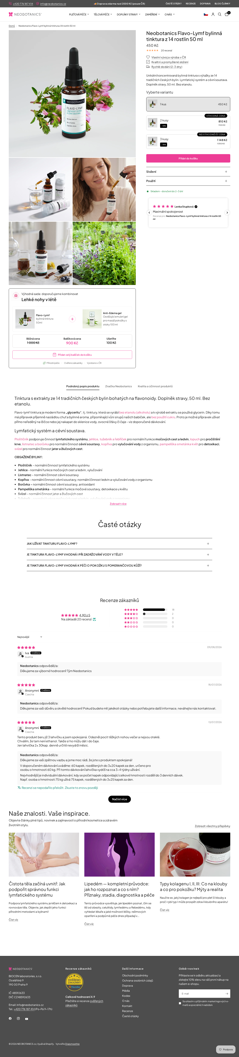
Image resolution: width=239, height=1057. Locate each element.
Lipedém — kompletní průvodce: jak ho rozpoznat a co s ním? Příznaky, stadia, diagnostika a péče (119, 889)
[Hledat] (219, 14)
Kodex (126, 995)
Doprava (205, 4)
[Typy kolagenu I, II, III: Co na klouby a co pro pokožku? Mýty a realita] (195, 855)
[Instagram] (21, 1018)
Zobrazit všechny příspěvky (212, 825)
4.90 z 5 (84, 615)
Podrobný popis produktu (82, 386)
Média (126, 990)
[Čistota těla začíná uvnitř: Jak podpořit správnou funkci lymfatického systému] (44, 855)
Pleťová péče (77, 14)
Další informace (133, 968)
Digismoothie (72, 1043)
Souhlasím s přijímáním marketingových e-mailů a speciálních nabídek (205, 1003)
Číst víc (13, 919)
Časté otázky (174, 4)
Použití (151, 181)
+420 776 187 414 (23, 3)
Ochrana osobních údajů (137, 980)
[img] (26, 647)
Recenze (191, 4)
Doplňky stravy (127, 14)
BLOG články (222, 4)
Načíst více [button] (119, 799)
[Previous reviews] (149, 212)
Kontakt (127, 1005)
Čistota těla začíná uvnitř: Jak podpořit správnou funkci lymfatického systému (37, 889)
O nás (168, 14)
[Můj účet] (213, 14)
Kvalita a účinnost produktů (155, 386)
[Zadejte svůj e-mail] (226, 993)
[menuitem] (79, 14)
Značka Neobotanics (118, 386)
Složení (151, 171)
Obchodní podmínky (135, 975)
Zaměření (151, 14)
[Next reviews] (227, 212)
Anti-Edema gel (112, 313)
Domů (12, 26)
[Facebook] (12, 1018)
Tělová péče (101, 14)
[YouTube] (29, 1019)
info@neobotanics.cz (53, 3)
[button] (206, 14)
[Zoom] (128, 37)
